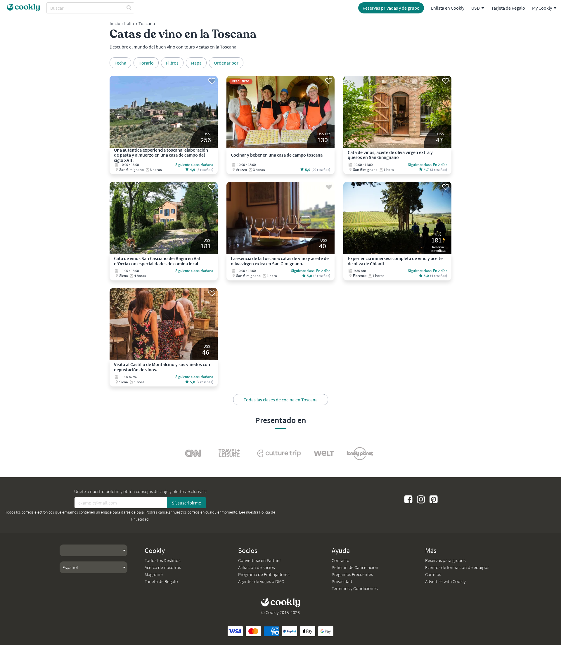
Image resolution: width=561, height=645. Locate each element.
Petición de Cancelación (355, 567)
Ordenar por (226, 63)
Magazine (154, 574)
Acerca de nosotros (163, 567)
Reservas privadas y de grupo (391, 8)
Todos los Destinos (162, 560)
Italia (129, 23)
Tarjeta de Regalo (508, 8)
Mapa (196, 63)
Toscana (146, 23)
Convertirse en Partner (259, 560)
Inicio (115, 23)
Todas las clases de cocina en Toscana (281, 400)
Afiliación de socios (256, 567)
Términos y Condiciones (355, 588)
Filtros (172, 63)
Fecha (120, 63)
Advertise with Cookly (445, 581)
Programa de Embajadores (263, 574)
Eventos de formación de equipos (457, 567)
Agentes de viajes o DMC (261, 581)
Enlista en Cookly (447, 8)
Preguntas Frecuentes (352, 574)
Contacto (340, 560)
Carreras (433, 574)
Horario (146, 63)
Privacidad (342, 581)
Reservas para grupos (445, 560)
